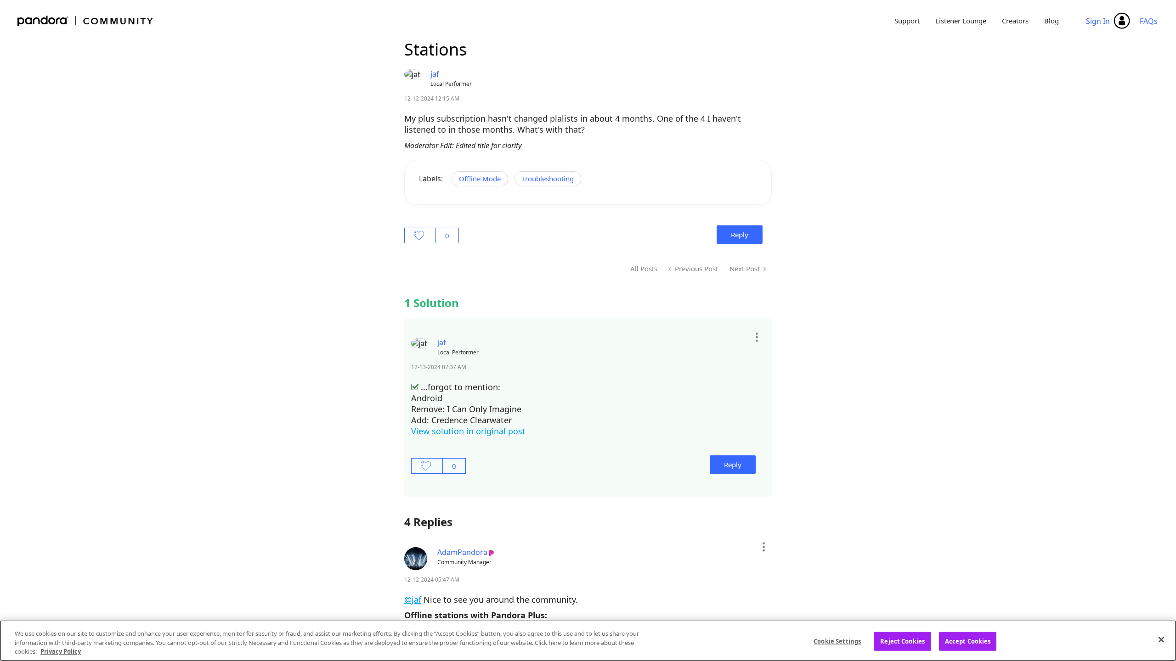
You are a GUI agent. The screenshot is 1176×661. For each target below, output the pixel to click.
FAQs (1149, 21)
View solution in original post (468, 431)
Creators (1015, 20)
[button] (756, 337)
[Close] (1161, 639)
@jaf (412, 599)
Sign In (1098, 21)
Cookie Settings (837, 641)
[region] (588, 640)
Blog (1051, 20)
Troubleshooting (548, 178)
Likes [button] (420, 235)
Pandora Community (85, 21)
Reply (739, 234)
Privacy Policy (60, 651)
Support (907, 20)
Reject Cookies (902, 641)
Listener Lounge (960, 20)
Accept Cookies (968, 641)
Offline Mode (480, 178)
